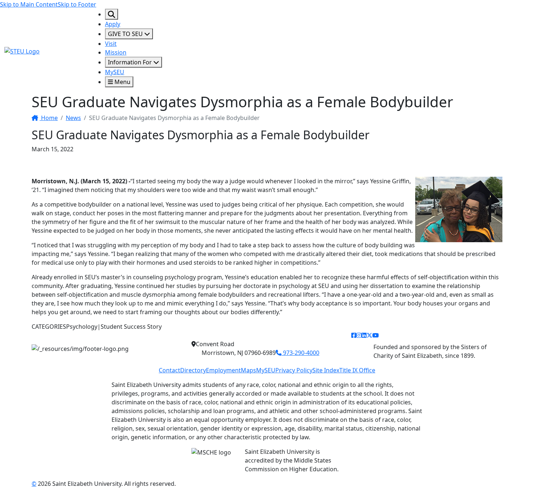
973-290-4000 (300, 353)
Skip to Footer (77, 4)
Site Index (325, 370)
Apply (112, 24)
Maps (248, 370)
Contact (169, 370)
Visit (111, 44)
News (73, 118)
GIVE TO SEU (126, 34)
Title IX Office (357, 370)
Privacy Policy (293, 370)
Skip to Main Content (29, 4)
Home (49, 118)
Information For (130, 62)
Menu (121, 82)
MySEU (114, 72)
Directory (193, 370)
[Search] (111, 14)
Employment (223, 370)
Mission (115, 52)
